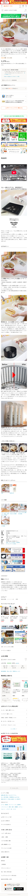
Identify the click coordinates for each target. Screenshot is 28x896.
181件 (17, 663)
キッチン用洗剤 (11, 764)
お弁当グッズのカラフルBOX (15, 773)
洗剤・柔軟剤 (3, 764)
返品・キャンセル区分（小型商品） (13, 542)
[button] (26, 57)
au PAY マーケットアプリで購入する (14, 107)
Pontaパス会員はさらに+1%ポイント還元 (11, 76)
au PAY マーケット (4, 763)
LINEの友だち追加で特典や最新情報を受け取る (14, 116)
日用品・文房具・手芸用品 (15, 763)
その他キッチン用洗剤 (20, 764)
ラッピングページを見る (11, 543)
